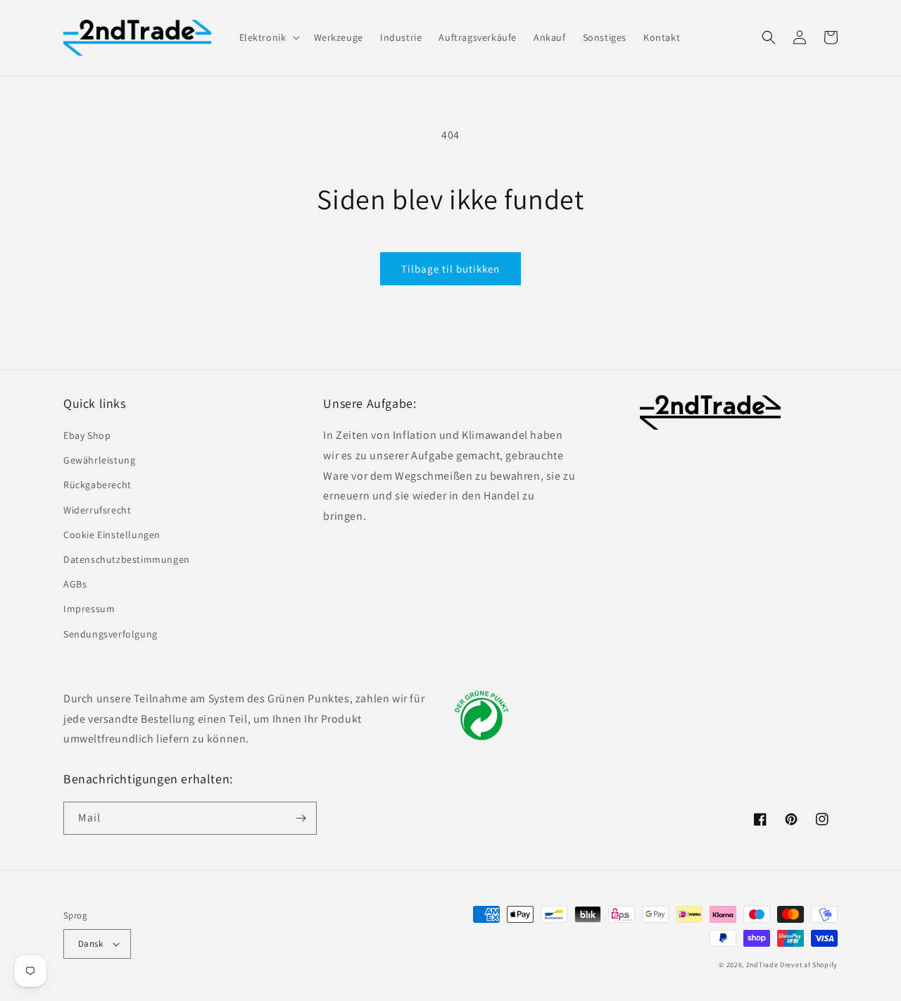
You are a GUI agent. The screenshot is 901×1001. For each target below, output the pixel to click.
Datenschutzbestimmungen (126, 559)
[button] (268, 37)
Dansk (90, 944)
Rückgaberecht (97, 484)
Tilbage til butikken (450, 268)
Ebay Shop (87, 435)
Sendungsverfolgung (110, 634)
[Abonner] (300, 818)
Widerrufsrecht (97, 510)
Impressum (89, 608)
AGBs (75, 584)
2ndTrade (762, 964)
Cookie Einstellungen (111, 534)
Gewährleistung (99, 460)
